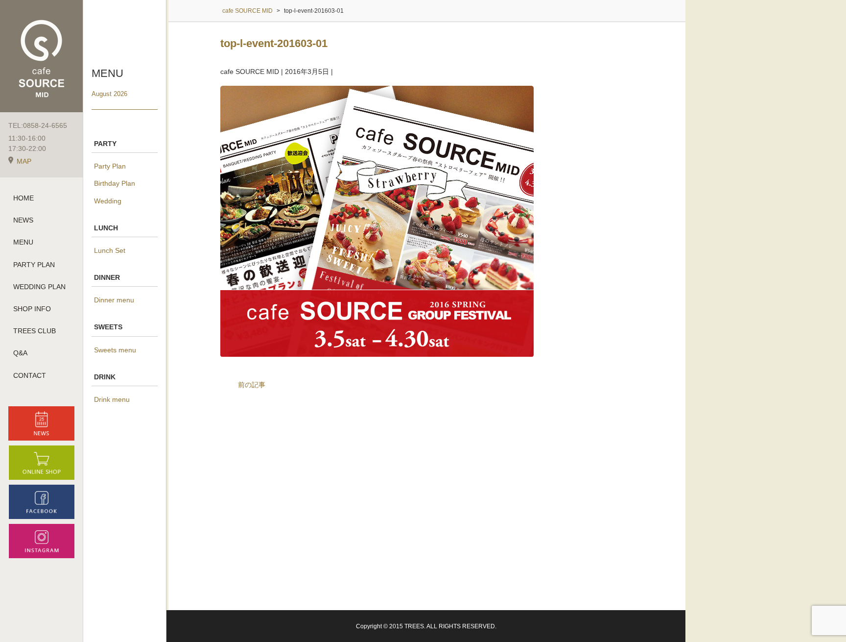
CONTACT (29, 375)
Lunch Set (109, 250)
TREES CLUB (34, 331)
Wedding (107, 201)
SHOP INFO (32, 309)
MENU (23, 242)
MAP (24, 161)
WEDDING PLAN (39, 287)
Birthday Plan (114, 183)
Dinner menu (114, 300)
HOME (23, 198)
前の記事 (251, 385)
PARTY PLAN (34, 265)
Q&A (20, 353)
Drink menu (112, 399)
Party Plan (110, 166)
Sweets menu (115, 350)
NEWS (23, 220)
